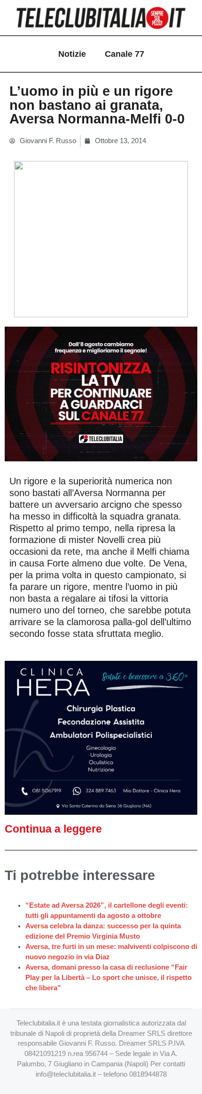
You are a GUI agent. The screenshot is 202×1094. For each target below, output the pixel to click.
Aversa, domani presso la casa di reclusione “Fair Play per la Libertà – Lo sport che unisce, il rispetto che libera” (108, 978)
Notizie (72, 54)
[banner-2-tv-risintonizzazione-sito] (101, 393)
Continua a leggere (53, 829)
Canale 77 (124, 54)
